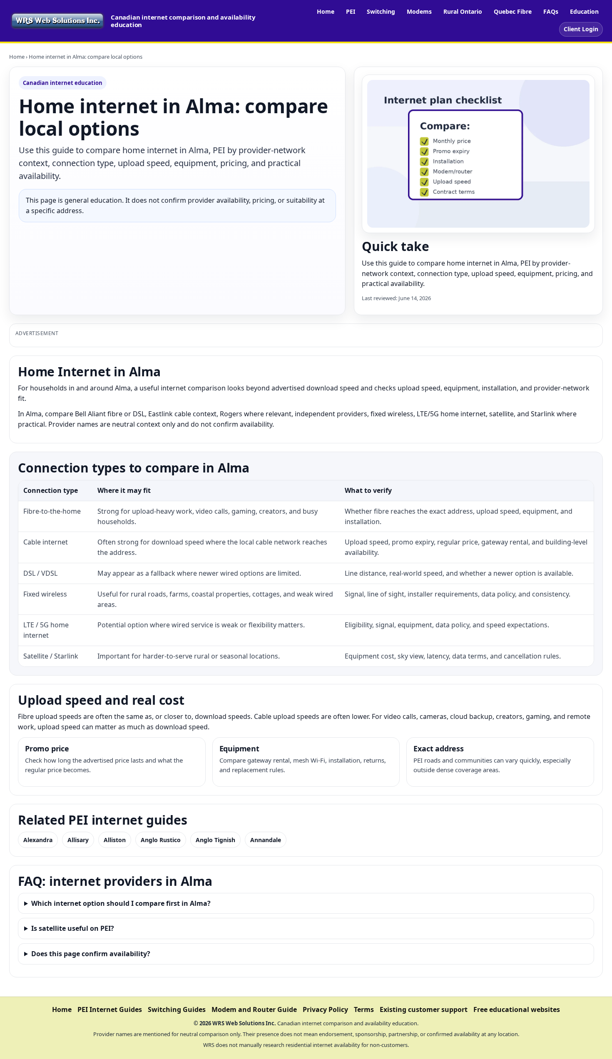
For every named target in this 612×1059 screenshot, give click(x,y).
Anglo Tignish (215, 840)
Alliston (115, 840)
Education (584, 11)
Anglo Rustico (161, 840)
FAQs (550, 11)
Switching (381, 11)
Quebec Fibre (513, 11)
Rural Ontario (462, 11)
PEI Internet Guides (109, 1009)
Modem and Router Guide (254, 1009)
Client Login (581, 29)
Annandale (265, 840)
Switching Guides (177, 1009)
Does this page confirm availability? (90, 953)
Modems (419, 11)
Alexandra (37, 840)
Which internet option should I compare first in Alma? (121, 903)
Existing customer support (424, 1009)
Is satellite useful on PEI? (72, 928)
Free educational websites (516, 1009)
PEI (350, 11)
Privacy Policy (325, 1009)
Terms (364, 1009)
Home (325, 11)
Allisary (78, 840)
